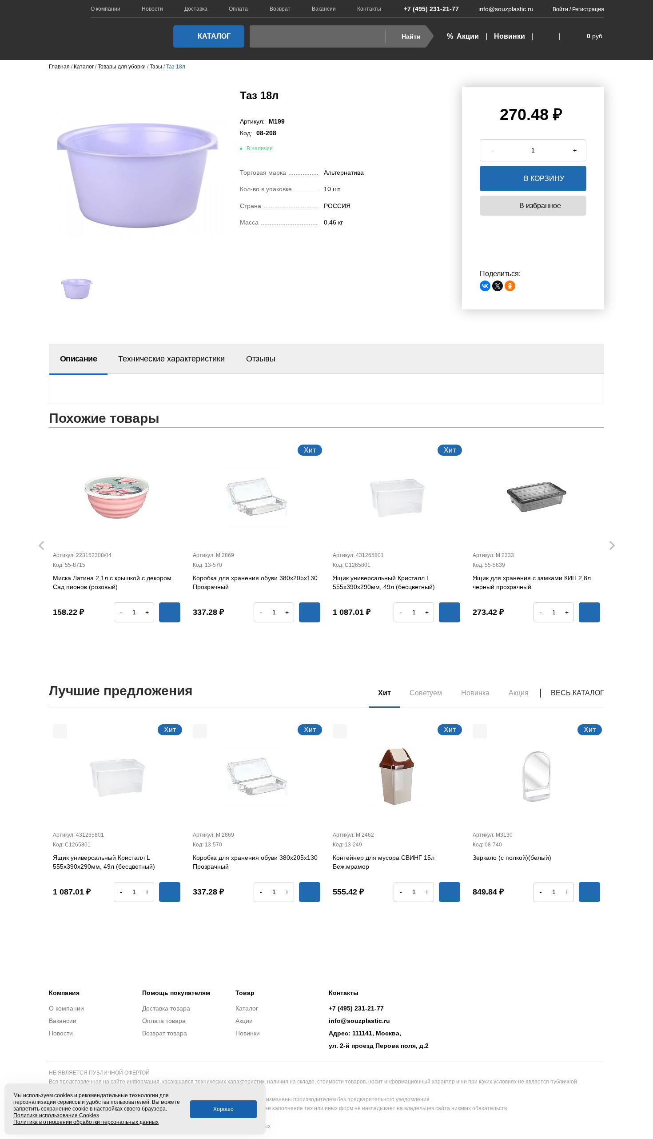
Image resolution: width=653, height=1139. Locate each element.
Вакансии (324, 9)
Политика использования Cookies (56, 1115)
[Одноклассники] (510, 286)
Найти (411, 36)
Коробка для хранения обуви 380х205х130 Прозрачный (255, 582)
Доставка (195, 9)
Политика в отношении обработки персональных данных (86, 1122)
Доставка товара (166, 1008)
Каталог (214, 36)
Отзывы (260, 358)
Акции (244, 1020)
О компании (105, 9)
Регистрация (588, 9)
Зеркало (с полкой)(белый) (512, 857)
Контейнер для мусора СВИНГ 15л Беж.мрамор (383, 862)
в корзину (544, 178)
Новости (152, 9)
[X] (497, 286)
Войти (560, 9)
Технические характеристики (171, 358)
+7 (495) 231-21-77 (431, 8)
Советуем (426, 693)
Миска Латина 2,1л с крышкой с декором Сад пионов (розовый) (112, 582)
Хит (384, 693)
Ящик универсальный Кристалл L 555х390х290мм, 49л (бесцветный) (384, 582)
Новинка (475, 693)
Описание (78, 358)
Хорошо (223, 1109)
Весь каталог (577, 693)
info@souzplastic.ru (506, 8)
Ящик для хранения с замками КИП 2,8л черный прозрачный (532, 582)
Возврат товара (164, 1033)
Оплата (238, 9)
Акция (519, 693)
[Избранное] (546, 36)
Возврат (280, 9)
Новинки (509, 36)
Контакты (369, 9)
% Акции (463, 36)
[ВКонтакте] (485, 286)
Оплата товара (164, 1020)
